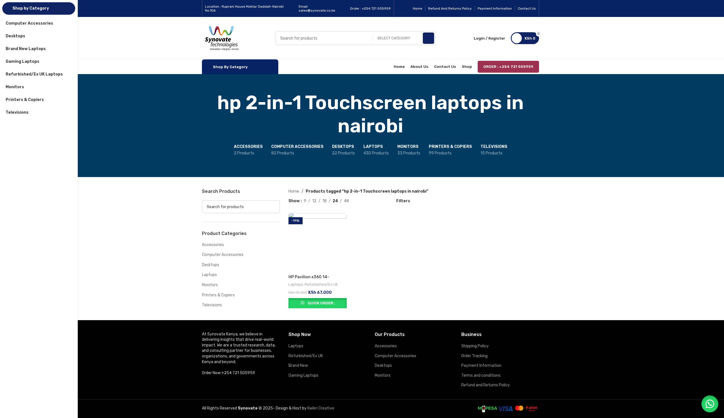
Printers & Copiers (218, 295)
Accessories (213, 244)
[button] (709, 403)
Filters (403, 201)
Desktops (210, 264)
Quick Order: (321, 303)
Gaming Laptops (303, 375)
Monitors (210, 285)
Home (293, 191)
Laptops (209, 274)
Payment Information (481, 365)
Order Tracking (474, 356)
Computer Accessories (223, 254)
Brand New (298, 365)
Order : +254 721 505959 (508, 66)
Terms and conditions (481, 375)
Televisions (212, 305)
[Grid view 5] (380, 200)
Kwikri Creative (320, 408)
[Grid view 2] (362, 200)
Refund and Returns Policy (485, 385)
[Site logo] (222, 38)
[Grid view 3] (371, 200)
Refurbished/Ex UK (321, 284)
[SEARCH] (428, 38)
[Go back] (195, 114)
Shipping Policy (475, 346)
